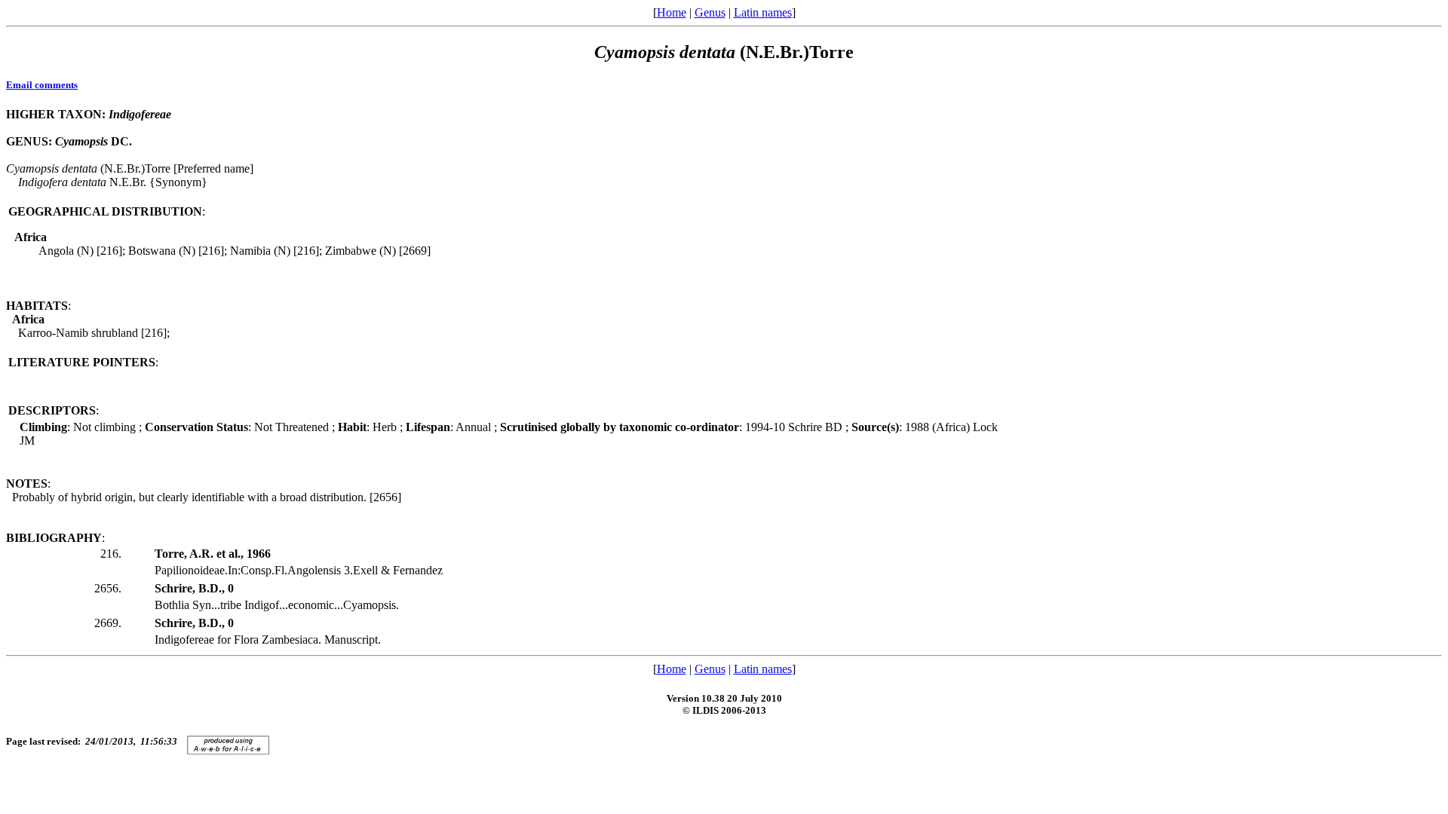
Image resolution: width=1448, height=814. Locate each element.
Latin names (763, 12)
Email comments (42, 84)
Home (671, 12)
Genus (710, 12)
